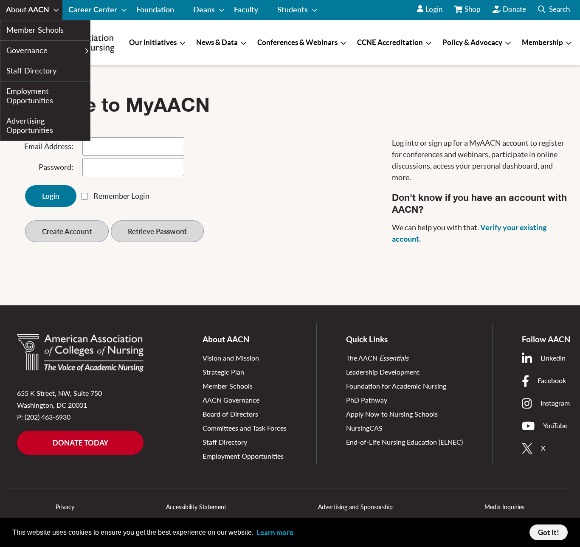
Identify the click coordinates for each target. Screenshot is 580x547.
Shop (473, 12)
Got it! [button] (548, 532)
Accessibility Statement (196, 506)
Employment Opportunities (243, 456)
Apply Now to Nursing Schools (392, 414)
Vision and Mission (231, 358)
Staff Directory (225, 442)
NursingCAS (364, 428)
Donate (514, 9)
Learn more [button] (274, 532)
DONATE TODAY (80, 443)
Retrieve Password (157, 231)
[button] (554, 10)
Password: (56, 167)
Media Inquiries (504, 506)
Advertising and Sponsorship (355, 506)
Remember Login (121, 196)
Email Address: (48, 146)
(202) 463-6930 (47, 417)
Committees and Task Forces (245, 428)
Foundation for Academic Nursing (396, 386)
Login (433, 9)
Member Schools (228, 386)
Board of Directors (230, 414)
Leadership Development (383, 372)
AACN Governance (231, 400)
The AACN (377, 358)
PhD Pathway (366, 400)
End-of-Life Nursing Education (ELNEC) (404, 442)
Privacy (65, 506)
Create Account (67, 231)
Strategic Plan (223, 372)
